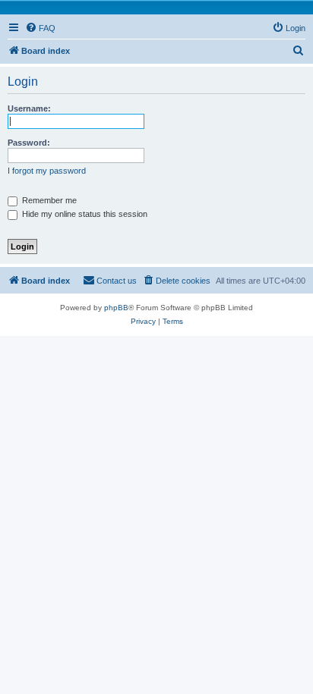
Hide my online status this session (83, 213)
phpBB (116, 307)
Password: (29, 142)
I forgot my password (47, 170)
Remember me (48, 200)
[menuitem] (40, 28)
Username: (29, 108)
